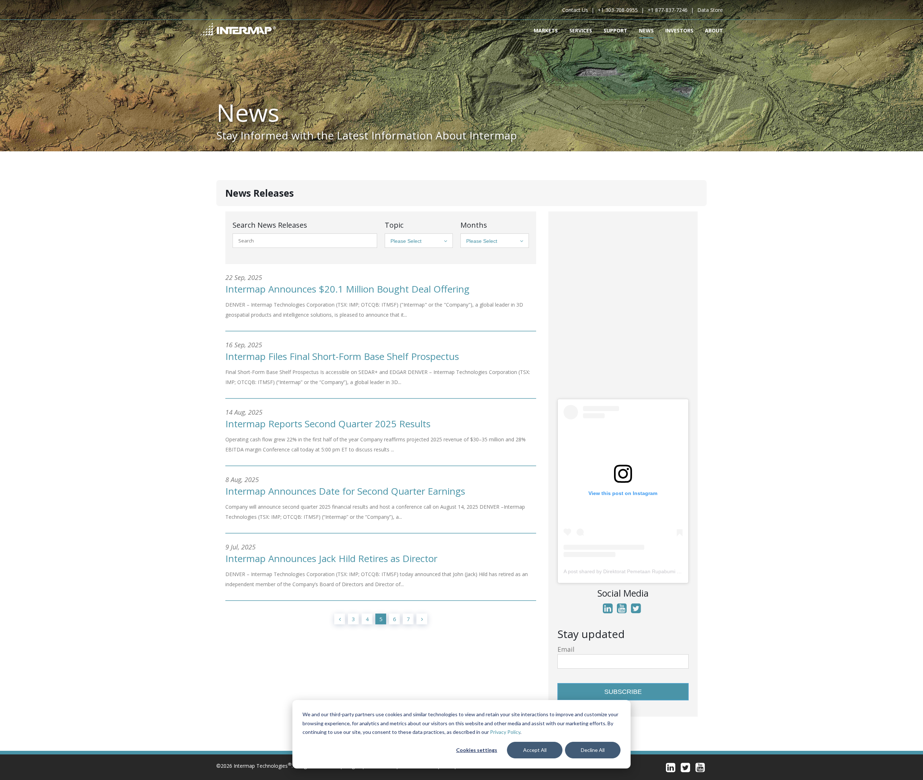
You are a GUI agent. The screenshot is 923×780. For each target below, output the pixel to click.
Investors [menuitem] (679, 30)
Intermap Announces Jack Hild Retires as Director (331, 558)
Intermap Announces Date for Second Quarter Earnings (345, 491)
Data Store (710, 9)
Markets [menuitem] (546, 30)
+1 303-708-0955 (618, 9)
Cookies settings (476, 750)
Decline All (593, 750)
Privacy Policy (505, 732)
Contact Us (575, 9)
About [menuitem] (714, 30)
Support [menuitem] (615, 30)
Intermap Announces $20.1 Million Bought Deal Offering (347, 288)
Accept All (535, 750)
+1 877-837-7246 (668, 9)
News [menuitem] (646, 30)
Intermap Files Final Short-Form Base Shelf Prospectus (342, 356)
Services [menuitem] (580, 30)
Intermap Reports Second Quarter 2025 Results (327, 423)
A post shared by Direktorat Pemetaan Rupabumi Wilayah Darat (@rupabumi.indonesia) (664, 571)
